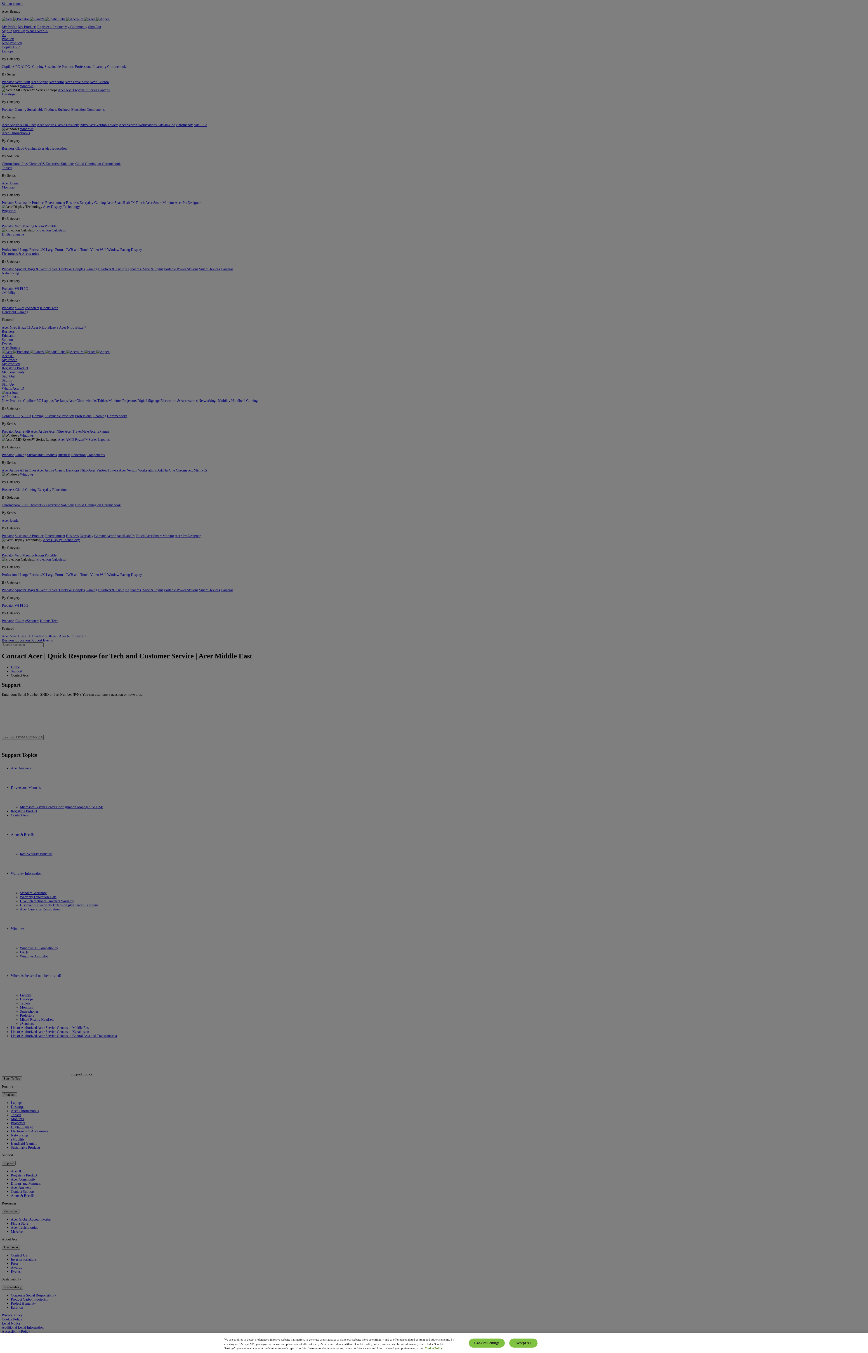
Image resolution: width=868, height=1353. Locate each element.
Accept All (523, 1343)
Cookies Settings (486, 1343)
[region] (434, 1343)
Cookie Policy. (434, 1348)
